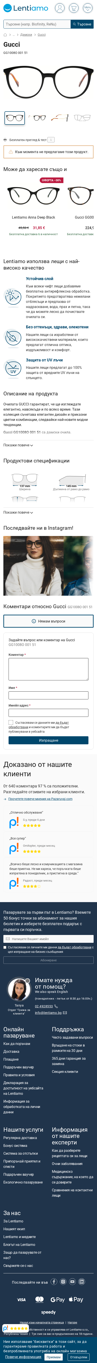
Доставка (11, 1051)
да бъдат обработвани (74, 947)
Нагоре (72, 1322)
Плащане (10, 1059)
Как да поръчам (16, 1043)
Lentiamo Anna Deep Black (33, 217)
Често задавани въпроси (72, 1037)
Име (13, 688)
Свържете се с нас (18, 1265)
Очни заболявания (67, 1163)
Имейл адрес (19, 705)
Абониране (48, 960)
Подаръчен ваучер (18, 1067)
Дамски (26, 34)
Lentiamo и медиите (19, 1236)
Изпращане (48, 740)
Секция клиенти (65, 1071)
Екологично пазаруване (23, 1182)
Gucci (42, 34)
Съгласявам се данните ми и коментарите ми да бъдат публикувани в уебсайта (39, 727)
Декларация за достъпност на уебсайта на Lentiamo (23, 1088)
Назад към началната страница (42, 1322)
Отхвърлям (78, 1357)
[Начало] (5, 34)
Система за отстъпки (20, 1153)
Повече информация (23, 1356)
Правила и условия (19, 1074)
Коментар (17, 654)
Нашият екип (14, 1228)
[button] (15, 118)
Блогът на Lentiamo (19, 1244)
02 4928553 (44, 1006)
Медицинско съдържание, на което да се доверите (72, 1177)
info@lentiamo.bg (48, 1013)
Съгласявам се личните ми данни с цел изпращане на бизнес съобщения (51, 949)
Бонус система (15, 1145)
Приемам (53, 1357)
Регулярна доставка (20, 1137)
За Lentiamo (13, 1221)
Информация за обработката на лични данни (21, 1106)
